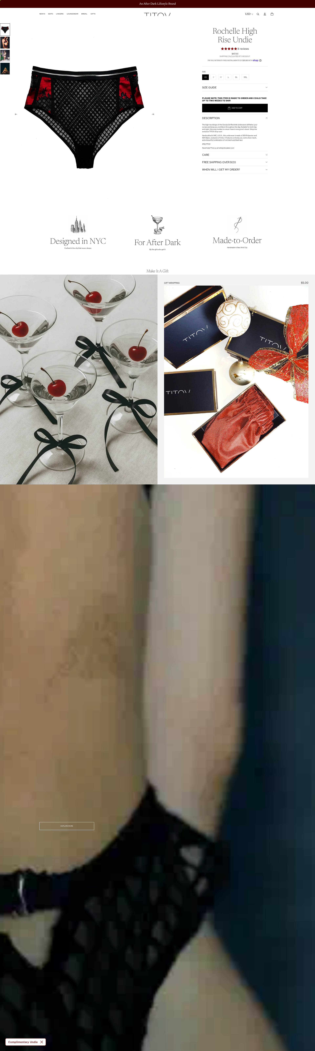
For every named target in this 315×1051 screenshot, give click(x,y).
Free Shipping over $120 (219, 162)
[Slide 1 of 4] (5, 29)
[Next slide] (154, 114)
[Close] (41, 1042)
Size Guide (209, 87)
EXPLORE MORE (67, 826)
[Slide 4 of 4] (5, 68)
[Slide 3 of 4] (5, 55)
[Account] (264, 14)
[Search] (258, 14)
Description (211, 118)
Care (205, 155)
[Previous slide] (15, 114)
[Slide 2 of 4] (5, 42)
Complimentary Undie (23, 1042)
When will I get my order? (221, 169)
